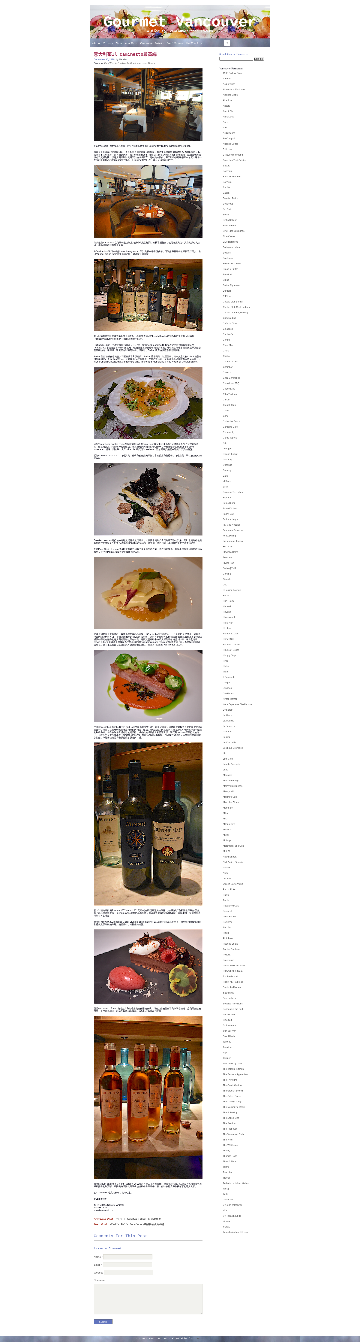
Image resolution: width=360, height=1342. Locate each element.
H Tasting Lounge (232, 590)
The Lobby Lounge (232, 1101)
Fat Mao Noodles (231, 525)
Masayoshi (228, 791)
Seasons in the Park (233, 1009)
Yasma (226, 1221)
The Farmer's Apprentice (235, 1074)
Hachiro (227, 595)
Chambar (227, 367)
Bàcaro (226, 165)
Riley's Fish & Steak (233, 971)
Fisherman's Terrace (233, 541)
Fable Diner (229, 503)
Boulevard (228, 258)
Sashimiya (228, 992)
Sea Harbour (229, 998)
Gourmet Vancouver (180, 22)
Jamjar (226, 682)
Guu (225, 584)
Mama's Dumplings (232, 786)
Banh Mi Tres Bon (232, 176)
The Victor (228, 1139)
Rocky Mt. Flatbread (233, 982)
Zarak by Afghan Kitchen (235, 1232)
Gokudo (227, 579)
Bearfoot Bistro (230, 198)
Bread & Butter (230, 269)
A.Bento (227, 78)
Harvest (227, 606)
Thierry (226, 1150)
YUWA (226, 1226)
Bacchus (227, 171)
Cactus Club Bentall (233, 301)
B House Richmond (233, 154)
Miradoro (227, 829)
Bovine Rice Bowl (232, 263)
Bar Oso (227, 187)
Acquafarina (229, 84)
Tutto (225, 1194)
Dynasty (227, 470)
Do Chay (227, 459)
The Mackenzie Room (234, 1107)
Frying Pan (228, 563)
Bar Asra (227, 182)
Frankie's (227, 557)
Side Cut (227, 1020)
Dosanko (227, 465)
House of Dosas (231, 650)
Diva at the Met (230, 454)
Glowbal (227, 573)
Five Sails (228, 546)
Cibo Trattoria (230, 394)
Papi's (226, 900)
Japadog (227, 688)
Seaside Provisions (233, 1003)
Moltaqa (227, 840)
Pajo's (226, 895)
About (96, 43)
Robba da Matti (230, 976)
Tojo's (226, 1167)
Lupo (225, 769)
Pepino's (227, 922)
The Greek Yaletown (233, 1090)
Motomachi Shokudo (233, 846)
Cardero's (228, 334)
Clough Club (229, 405)
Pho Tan (227, 927)
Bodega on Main (231, 247)
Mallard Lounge (231, 780)
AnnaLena (228, 116)
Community (229, 432)
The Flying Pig (230, 1080)
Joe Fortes (228, 693)
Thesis (198, 1338)
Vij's (225, 1210)
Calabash (228, 329)
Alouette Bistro (230, 95)
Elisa (225, 486)
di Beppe (227, 448)
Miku (225, 813)
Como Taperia (230, 437)
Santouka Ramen (232, 987)
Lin (224, 753)
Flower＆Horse (230, 552)
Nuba (226, 873)
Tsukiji (226, 1188)
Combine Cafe (230, 427)
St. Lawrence (229, 1025)
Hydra (226, 666)
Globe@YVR (229, 568)
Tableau (227, 1041)
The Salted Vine (231, 1118)
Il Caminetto (229, 677)
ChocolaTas (229, 388)
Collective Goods (231, 421)
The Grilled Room (232, 1096)
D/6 (224, 443)
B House (227, 149)
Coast (226, 410)
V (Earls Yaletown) (232, 1205)
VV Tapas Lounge (232, 1216)
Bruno (226, 280)
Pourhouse (228, 960)
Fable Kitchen (230, 508)
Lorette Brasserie (231, 764)
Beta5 (226, 214)
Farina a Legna (230, 519)
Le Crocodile (229, 742)
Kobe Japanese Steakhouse (237, 704)
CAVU (226, 350)
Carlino (226, 340)
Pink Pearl (228, 938)
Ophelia (227, 878)
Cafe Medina (229, 318)
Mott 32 (226, 851)
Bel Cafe (227, 209)
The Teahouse (230, 1129)
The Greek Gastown (233, 1085)
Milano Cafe (229, 824)
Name (98, 1256)
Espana (227, 497)
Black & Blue (229, 225)
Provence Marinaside (234, 965)
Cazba (226, 356)
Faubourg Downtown (233, 530)
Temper (227, 1058)
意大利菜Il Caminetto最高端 (125, 54)
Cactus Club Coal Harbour (236, 307)
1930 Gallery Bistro (232, 73)
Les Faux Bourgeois (233, 748)
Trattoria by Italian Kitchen (236, 1183)
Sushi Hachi (229, 1036)
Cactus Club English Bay (235, 312)
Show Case (229, 1014)
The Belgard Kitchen (233, 1069)
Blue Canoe (229, 236)
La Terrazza (229, 726)
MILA (225, 818)
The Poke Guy (230, 1112)
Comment (99, 1280)
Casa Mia (228, 345)
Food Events (175, 43)
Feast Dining (229, 535)
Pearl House (229, 916)
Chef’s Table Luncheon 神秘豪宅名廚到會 (137, 1224)
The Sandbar (229, 1123)
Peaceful (227, 911)
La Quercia (228, 720)
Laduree (227, 731)
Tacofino (227, 1047)
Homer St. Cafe (230, 633)
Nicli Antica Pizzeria (233, 862)
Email (98, 1264)
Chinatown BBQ (231, 383)
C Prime (227, 296)
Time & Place (229, 1161)
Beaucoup (228, 203)
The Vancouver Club (233, 1134)
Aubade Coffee (230, 144)
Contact (108, 43)
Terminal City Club (232, 1063)
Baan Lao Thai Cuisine (234, 160)
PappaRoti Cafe (231, 905)
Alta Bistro (228, 100)
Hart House (229, 601)
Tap (225, 1052)
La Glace (227, 715)
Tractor (226, 1178)
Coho (226, 416)
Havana (227, 612)
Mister (226, 835)
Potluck (226, 954)
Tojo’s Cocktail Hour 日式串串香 (138, 1219)
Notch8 (226, 867)
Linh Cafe (228, 759)
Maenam (227, 775)
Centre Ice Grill (230, 361)
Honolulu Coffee (231, 644)
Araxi (225, 122)
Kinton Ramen (230, 699)
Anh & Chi (228, 111)
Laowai (226, 737)
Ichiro (226, 671)
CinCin (226, 399)
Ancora (226, 106)
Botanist (227, 252)
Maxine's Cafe (230, 797)
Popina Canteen (231, 949)
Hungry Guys (229, 655)
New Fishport (229, 856)
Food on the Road (127, 63)
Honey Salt (228, 639)
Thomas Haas (230, 1156)
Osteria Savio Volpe (233, 884)
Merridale (228, 807)
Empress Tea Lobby (233, 492)
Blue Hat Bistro (230, 242)
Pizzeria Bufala (230, 944)
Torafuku (227, 1172)
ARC (225, 127)
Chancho (227, 372)
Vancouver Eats (126, 43)
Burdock (227, 291)
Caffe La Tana (230, 323)
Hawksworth (229, 617)
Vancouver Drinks (152, 43)
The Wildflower (230, 1145)
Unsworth (228, 1199)
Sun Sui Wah (229, 1031)
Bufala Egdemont (232, 285)
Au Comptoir (229, 138)
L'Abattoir (227, 710)
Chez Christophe (231, 378)
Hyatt (225, 661)
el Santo (227, 481)
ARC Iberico (229, 133)
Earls (225, 476)
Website (98, 1272)
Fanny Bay (228, 514)
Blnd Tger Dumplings (233, 231)
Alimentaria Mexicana (234, 89)
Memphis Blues (231, 802)
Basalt (226, 193)
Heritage (227, 628)
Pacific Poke (229, 889)
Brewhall (227, 274)
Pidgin (226, 933)
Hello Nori (228, 622)
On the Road (195, 43)
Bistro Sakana (230, 220)
